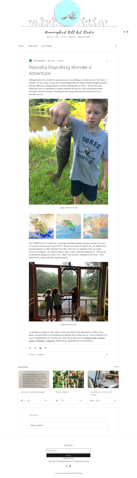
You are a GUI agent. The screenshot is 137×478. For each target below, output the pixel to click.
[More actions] (107, 60)
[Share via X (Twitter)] (35, 348)
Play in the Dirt (62, 392)
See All (116, 366)
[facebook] (124, 32)
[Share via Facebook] (30, 348)
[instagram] (127, 32)
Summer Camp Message (32, 392)
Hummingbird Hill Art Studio (70, 32)
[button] (116, 46)
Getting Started (32, 46)
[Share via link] (46, 348)
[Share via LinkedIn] (40, 348)
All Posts (21, 46)
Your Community (46, 46)
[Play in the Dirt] (68, 379)
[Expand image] (41, 226)
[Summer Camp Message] (33, 379)
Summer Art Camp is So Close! (101, 393)
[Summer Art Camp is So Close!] (103, 379)
